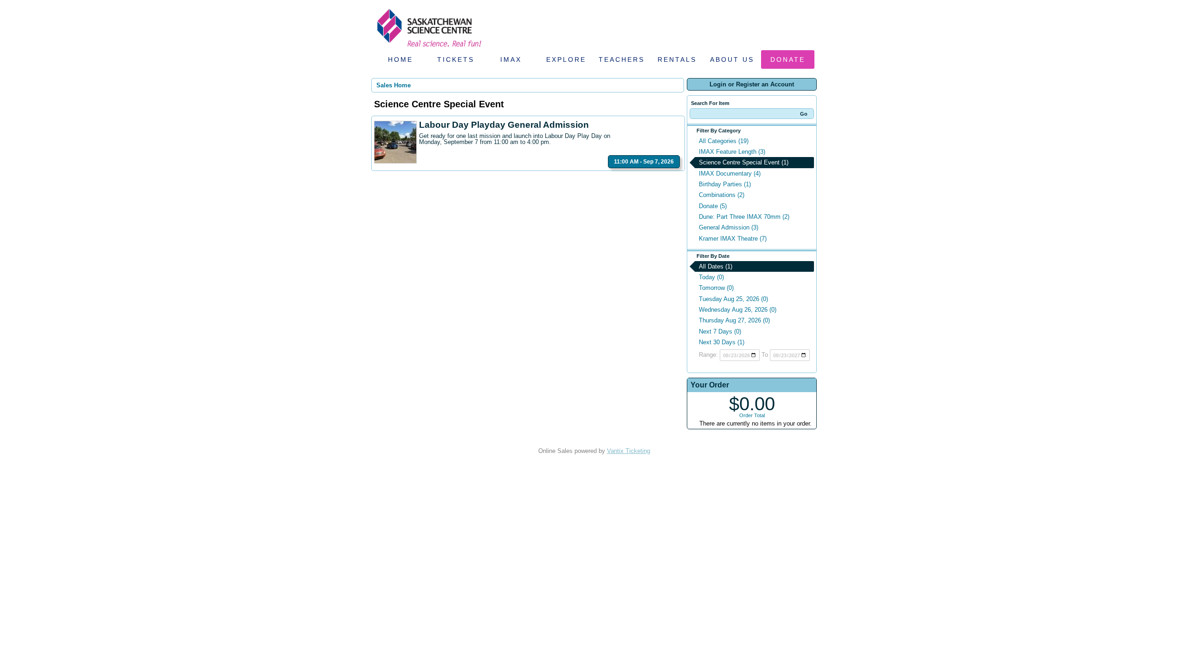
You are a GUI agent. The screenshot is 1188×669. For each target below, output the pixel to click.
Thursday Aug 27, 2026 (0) (734, 320)
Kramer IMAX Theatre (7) (733, 238)
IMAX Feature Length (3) (732, 151)
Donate (787, 59)
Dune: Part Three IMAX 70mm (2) (744, 216)
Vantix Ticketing (628, 450)
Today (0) (711, 277)
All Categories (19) (724, 141)
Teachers (622, 59)
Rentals (677, 59)
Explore (566, 59)
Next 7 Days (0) (720, 331)
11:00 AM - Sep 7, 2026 (644, 161)
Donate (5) (713, 206)
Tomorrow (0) (716, 287)
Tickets (455, 59)
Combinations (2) (721, 194)
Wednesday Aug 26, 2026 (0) (737, 309)
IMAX (511, 59)
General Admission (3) (728, 227)
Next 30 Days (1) (721, 342)
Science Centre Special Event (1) (743, 162)
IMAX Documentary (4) (730, 173)
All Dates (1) (715, 266)
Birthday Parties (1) (725, 184)
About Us (732, 59)
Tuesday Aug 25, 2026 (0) (733, 298)
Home (400, 59)
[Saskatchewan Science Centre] (428, 48)
